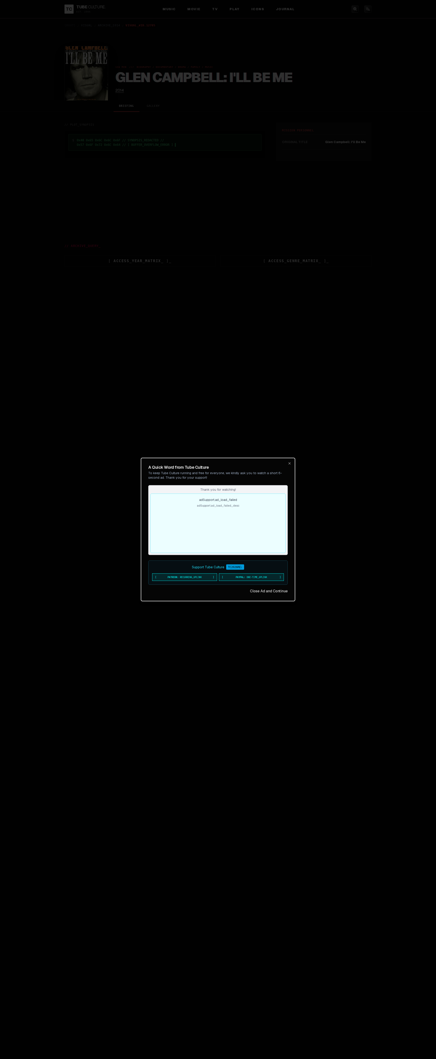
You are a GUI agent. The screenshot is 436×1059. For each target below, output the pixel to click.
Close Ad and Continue (269, 591)
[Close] (289, 463)
